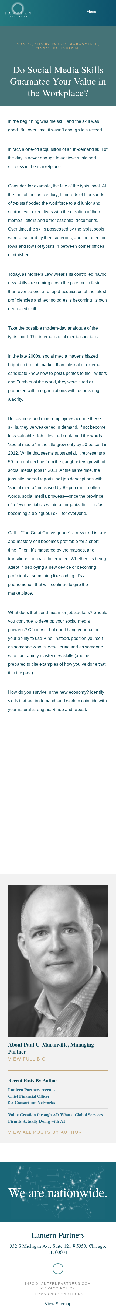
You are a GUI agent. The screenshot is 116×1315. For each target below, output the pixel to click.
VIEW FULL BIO (27, 1059)
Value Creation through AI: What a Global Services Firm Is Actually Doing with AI (55, 1117)
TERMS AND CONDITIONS (58, 1294)
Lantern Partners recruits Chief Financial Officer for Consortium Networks (31, 1095)
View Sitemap (58, 1304)
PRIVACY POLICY (57, 1288)
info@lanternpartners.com (58, 1283)
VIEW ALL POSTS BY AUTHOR (45, 1132)
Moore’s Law (41, 274)
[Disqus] (58, 792)
